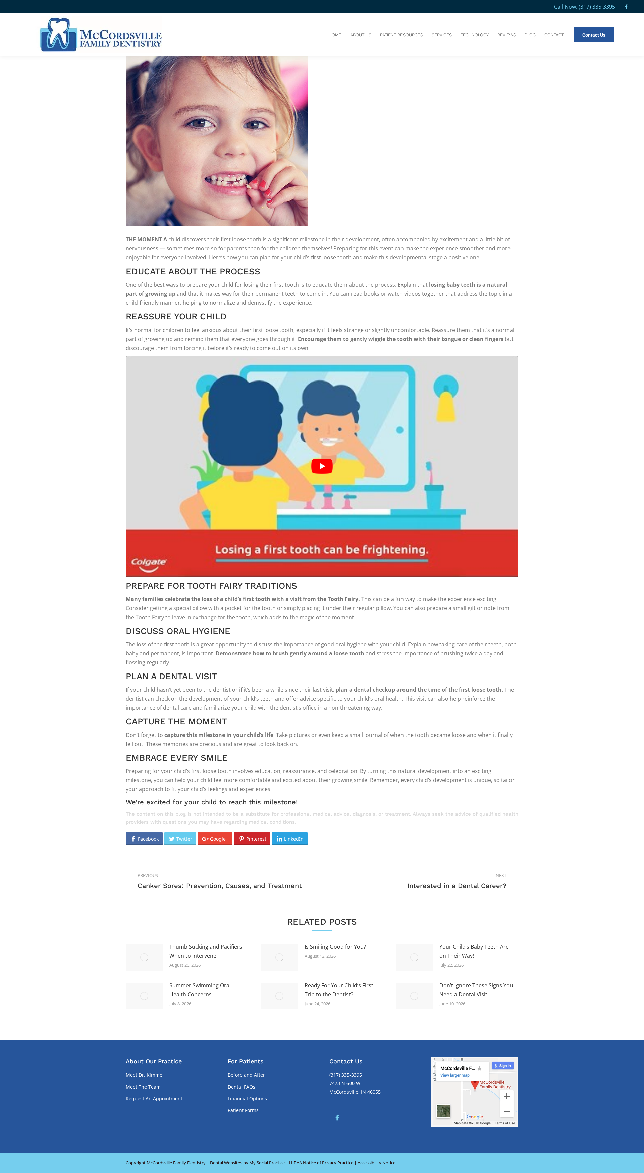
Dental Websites (226, 1163)
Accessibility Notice (376, 1163)
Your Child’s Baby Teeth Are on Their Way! (474, 951)
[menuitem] (335, 35)
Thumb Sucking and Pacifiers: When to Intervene (206, 951)
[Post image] (144, 957)
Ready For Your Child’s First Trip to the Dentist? (339, 990)
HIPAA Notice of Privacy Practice (321, 1163)
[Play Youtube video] (322, 466)
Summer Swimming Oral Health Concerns (200, 990)
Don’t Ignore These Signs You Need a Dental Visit (476, 990)
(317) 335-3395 (597, 6)
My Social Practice (266, 1163)
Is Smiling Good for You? (335, 946)
